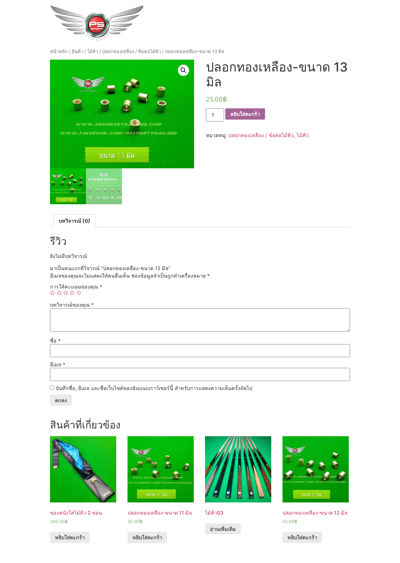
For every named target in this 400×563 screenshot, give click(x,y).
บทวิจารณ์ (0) (74, 221)
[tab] (74, 220)
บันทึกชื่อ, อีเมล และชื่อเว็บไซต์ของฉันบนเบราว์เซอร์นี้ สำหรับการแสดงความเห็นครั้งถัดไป (154, 388)
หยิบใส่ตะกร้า (245, 114)
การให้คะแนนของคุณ (76, 286)
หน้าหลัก (59, 51)
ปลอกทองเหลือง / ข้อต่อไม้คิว (131, 51)
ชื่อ (55, 340)
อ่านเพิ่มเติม (223, 529)
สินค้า (77, 51)
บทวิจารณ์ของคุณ (72, 304)
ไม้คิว (92, 51)
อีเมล (57, 364)
